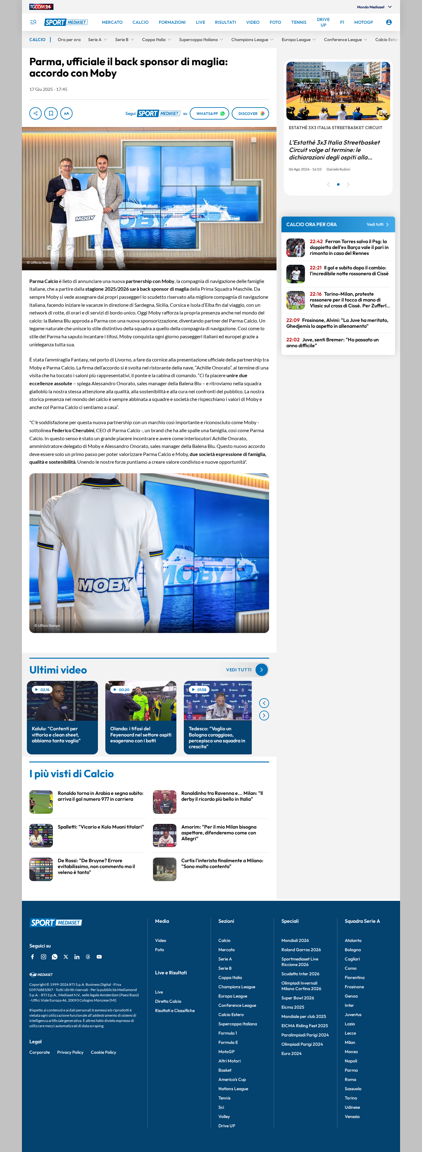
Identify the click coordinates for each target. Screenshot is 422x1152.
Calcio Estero (231, 1014)
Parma (351, 1070)
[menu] (33, 22)
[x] (66, 957)
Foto (159, 949)
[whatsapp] (55, 957)
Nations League (233, 1088)
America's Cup (232, 1079)
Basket (224, 1070)
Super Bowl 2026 (297, 998)
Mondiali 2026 (295, 940)
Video (160, 940)
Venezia (352, 1116)
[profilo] (389, 22)
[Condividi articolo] (35, 113)
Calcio (224, 940)
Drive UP (226, 1126)
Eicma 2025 (292, 1007)
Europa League (232, 996)
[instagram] (43, 957)
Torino (351, 1098)
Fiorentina (355, 977)
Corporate (39, 1052)
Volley (224, 1116)
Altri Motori (229, 1061)
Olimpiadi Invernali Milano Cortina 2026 (301, 985)
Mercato (226, 949)
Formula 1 (227, 1033)
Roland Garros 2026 (301, 949)
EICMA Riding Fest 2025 (304, 1025)
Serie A (225, 959)
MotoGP (226, 1051)
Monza (351, 1051)
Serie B (225, 968)
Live (159, 992)
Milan (350, 1042)
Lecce (350, 1033)
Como (351, 968)
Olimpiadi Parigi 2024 (302, 1044)
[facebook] (32, 957)
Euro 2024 (291, 1053)
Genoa (351, 996)
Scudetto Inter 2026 (300, 974)
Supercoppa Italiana (237, 1024)
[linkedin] (77, 957)
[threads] (88, 957)
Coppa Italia (230, 977)
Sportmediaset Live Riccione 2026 (299, 961)
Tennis (224, 1098)
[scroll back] (264, 703)
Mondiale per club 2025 (303, 1016)
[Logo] (66, 22)
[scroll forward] (264, 715)
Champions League (236, 987)
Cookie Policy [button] (103, 1052)
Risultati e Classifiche (175, 1010)
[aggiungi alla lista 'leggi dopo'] (51, 113)
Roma (350, 1079)
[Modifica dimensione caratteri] (66, 113)
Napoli (351, 1061)
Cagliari (352, 959)
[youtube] (99, 957)
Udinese (352, 1107)
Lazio (350, 1024)
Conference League (237, 1005)
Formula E (228, 1042)
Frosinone (354, 987)
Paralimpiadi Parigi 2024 (305, 1035)
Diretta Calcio (168, 1001)
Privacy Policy (70, 1052)
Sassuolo (353, 1088)
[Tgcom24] (41, 7)
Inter (349, 1005)
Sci (221, 1107)
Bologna (353, 949)
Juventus (353, 1014)
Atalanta (353, 940)
